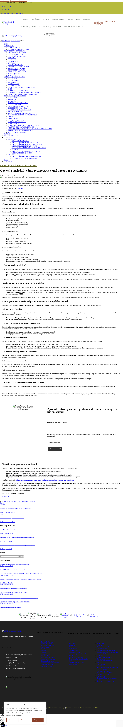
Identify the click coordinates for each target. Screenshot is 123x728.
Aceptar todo (37, 720)
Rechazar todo (25, 720)
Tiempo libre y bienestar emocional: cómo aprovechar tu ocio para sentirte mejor (19, 598)
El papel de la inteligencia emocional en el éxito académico (13, 569)
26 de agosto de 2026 (6, 566)
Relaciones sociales (36, 573)
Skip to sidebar (14, 1)
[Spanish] (6, 725)
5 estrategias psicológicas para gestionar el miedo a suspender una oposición (17, 545)
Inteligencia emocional (22, 564)
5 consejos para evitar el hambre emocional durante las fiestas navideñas (17, 537)
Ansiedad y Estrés (8, 165)
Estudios (10, 583)
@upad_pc (5, 496)
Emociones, (12, 564)
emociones (29, 501)
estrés (34, 501)
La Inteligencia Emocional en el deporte (9, 529)
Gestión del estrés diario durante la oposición (10, 607)
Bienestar (21, 165)
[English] (3, 725)
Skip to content (4, 1)
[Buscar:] (9, 556)
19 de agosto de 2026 (6, 584)
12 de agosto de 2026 (6, 603)
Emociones (31, 165)
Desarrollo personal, (6, 573)
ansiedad (6, 501)
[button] (61, 724)
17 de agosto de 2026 (6, 594)
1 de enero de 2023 (6, 541)
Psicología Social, (24, 573)
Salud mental (23, 592)
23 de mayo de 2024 (6, 549)
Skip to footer (23, 1)
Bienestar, (16, 573)
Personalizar (12, 720)
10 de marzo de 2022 (6, 533)
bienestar (11, 501)
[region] (25, 713)
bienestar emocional (20, 501)
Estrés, (22, 602)
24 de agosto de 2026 (6, 575)
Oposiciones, (4, 564)
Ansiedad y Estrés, (14, 602)
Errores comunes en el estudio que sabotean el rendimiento (13, 588)
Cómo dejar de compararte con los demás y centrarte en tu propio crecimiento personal (20, 579)
